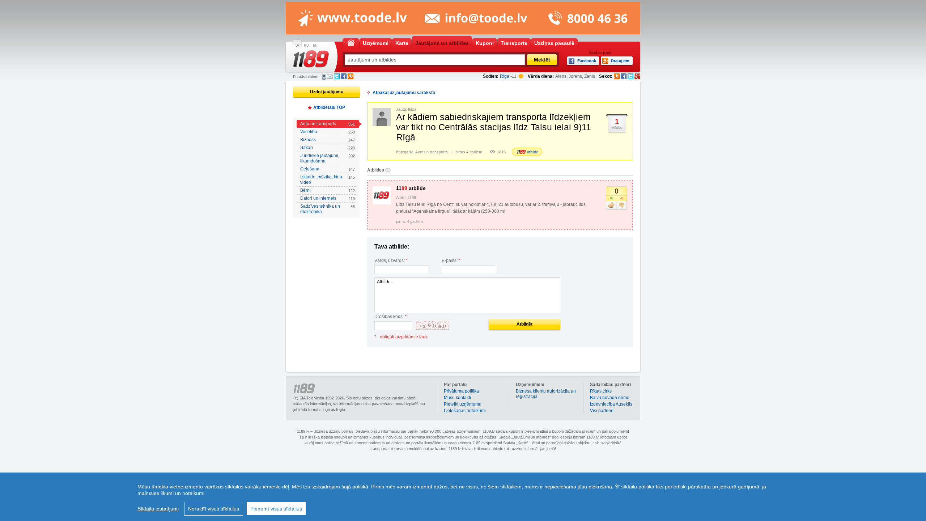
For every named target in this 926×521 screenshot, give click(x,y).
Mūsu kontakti (457, 397)
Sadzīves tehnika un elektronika (327, 209)
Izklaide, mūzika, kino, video (327, 179)
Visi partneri (601, 410)
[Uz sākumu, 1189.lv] (351, 42)
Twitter (337, 76)
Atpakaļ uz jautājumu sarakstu (404, 92)
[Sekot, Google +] (637, 76)
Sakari (327, 147)
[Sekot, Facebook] (623, 76)
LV (297, 45)
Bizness (327, 139)
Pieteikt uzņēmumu (462, 404)
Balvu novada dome (609, 397)
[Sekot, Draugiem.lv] (617, 76)
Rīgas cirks (601, 391)
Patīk (611, 205)
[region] (463, 497)
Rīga (504, 76)
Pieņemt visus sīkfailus (276, 509)
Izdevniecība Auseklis (611, 404)
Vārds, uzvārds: (391, 260)
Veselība (327, 131)
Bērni (327, 190)
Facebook (344, 76)
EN (315, 45)
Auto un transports (327, 123)
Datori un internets (327, 198)
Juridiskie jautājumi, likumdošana (327, 158)
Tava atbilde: (391, 246)
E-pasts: (451, 260)
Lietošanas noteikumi (465, 410)
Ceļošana (327, 168)
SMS (324, 77)
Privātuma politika (461, 391)
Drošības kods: (390, 316)
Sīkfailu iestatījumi (158, 509)
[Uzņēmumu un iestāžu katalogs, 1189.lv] (311, 59)
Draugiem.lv (350, 76)
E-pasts (330, 76)
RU (306, 45)
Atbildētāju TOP (329, 107)
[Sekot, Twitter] (630, 76)
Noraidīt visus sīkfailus (213, 509)
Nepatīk (621, 205)
